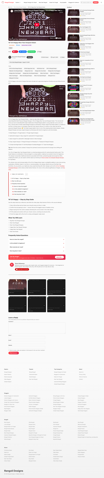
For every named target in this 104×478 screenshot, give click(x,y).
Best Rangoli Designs (9, 432)
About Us (81, 372)
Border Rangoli (81, 435)
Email (9, 340)
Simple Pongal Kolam (9, 456)
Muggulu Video (7, 410)
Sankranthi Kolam (33, 374)
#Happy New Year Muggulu (54, 70)
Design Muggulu (81, 398)
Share (63, 57)
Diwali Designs (32, 376)
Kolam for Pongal (53, 2)
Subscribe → (59, 257)
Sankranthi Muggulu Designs (35, 410)
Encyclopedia (63, 2)
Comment (11, 321)
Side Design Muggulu (82, 410)
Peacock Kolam (81, 456)
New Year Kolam (8, 458)
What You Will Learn (16, 181)
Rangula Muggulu (57, 404)
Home (11, 7)
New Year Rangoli (43, 2)
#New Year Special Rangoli (40, 75)
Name (10, 335)
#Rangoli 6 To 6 (51, 75)
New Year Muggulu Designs (59, 406)
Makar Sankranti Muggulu (34, 400)
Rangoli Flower (81, 428)
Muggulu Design (57, 408)
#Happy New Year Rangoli (15, 73)
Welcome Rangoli (82, 424)
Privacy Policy (82, 374)
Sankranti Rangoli (57, 426)
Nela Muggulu (81, 400)
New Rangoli (80, 422)
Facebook (23, 51)
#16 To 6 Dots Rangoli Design (15, 68)
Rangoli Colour (32, 430)
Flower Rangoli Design (58, 430)
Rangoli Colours (56, 437)
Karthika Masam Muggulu (34, 398)
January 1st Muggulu (33, 404)
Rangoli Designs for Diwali (30, 2)
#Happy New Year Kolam (40, 70)
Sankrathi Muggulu (33, 395)
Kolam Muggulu (81, 452)
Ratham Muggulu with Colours (11, 400)
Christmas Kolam (8, 450)
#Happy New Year (29, 70)
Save (16, 51)
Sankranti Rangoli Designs (10, 435)
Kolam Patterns (7, 374)
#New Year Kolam (44, 73)
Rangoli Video (7, 430)
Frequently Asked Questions (18, 183)
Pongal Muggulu (57, 400)
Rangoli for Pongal (33, 432)
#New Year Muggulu (54, 73)
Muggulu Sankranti (82, 402)
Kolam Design (7, 454)
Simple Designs (7, 381)
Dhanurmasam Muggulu (58, 398)
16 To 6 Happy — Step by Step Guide (20, 178)
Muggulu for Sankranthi (74, 2)
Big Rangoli (55, 422)
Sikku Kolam (56, 452)
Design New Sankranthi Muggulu (11, 402)
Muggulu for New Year (9, 404)
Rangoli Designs (8, 372)
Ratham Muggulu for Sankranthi (11, 395)
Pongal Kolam (81, 454)
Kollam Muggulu (32, 406)
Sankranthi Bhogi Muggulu (60, 381)
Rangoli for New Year (33, 439)
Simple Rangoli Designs (59, 384)
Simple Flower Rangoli (83, 432)
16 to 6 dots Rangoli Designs (20, 7)
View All (30, 57)
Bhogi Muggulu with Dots (59, 395)
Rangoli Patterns (8, 437)
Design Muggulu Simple (83, 395)
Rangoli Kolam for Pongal (10, 426)
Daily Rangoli (32, 428)
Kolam (10, 47)
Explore (17, 2)
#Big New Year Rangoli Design (15, 70)
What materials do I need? (20, 191)
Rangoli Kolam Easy (82, 450)
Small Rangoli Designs (83, 430)
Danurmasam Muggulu (9, 406)
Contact (81, 379)
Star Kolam (31, 450)
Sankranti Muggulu (82, 404)
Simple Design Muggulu (58, 410)
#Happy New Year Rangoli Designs (30, 73)
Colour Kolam (7, 460)
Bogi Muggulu (7, 408)
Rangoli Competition (82, 426)
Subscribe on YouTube (23, 269)
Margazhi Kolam (32, 460)
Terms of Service (83, 376)
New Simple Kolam (57, 450)
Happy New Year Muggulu (84, 408)
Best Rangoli (7, 422)
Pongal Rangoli (56, 435)
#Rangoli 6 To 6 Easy (13, 78)
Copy (40, 51)
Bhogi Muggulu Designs (58, 402)
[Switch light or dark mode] (101, 2)
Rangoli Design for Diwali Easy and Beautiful (88, 437)
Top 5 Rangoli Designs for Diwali (36, 437)
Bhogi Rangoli (32, 372)
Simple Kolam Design (58, 456)
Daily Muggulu (7, 379)
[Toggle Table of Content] (25, 174)
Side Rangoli (31, 422)
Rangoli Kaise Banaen (9, 428)
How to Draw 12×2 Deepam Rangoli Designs (53, 157)
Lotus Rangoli (7, 424)
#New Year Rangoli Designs (26, 75)
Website (10, 345)
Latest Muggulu (7, 398)
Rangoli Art (55, 428)
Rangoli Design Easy (57, 432)
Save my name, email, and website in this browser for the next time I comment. (27, 350)
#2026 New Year (40, 68)
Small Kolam (56, 458)
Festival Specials (8, 376)
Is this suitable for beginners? (21, 189)
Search (95, 2)
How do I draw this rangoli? (20, 186)
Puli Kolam (55, 454)
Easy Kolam (31, 458)
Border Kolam (32, 456)
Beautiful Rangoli (57, 439)
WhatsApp (32, 51)
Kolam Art (6, 452)
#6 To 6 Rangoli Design (52, 68)
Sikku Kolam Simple (57, 460)
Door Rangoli (56, 424)
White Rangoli (7, 439)
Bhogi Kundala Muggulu (34, 402)
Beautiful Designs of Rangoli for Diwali (37, 435)
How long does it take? (19, 194)
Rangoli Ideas (32, 426)
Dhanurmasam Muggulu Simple (36, 408)
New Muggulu (81, 406)
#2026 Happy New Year (29, 68)
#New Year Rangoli (13, 75)
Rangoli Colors (32, 424)
